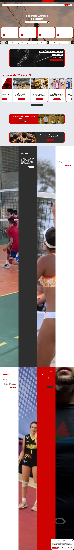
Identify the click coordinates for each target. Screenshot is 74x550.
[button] (72, 540)
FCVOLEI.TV (59, 29)
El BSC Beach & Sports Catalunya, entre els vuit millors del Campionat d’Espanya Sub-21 (28, 95)
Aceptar (55, 547)
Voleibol (13, 91)
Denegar (62, 547)
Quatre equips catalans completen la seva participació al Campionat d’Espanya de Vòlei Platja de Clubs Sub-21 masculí (10, 95)
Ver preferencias (69, 547)
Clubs (10, 91)
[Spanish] (69, 4)
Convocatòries (47, 91)
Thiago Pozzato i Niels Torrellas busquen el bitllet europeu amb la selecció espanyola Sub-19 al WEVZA (45, 95)
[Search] (48, 22)
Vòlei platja (31, 91)
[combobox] (36, 22)
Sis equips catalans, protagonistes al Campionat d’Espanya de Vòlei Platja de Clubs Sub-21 (63, 95)
